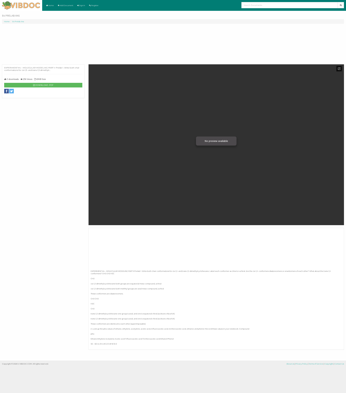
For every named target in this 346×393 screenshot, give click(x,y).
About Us (290, 364)
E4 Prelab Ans (18, 21)
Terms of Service (316, 364)
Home (51, 5)
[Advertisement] (43, 45)
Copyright (328, 364)
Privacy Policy (301, 364)
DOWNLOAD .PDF (44, 85)
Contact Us (339, 364)
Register (95, 5)
